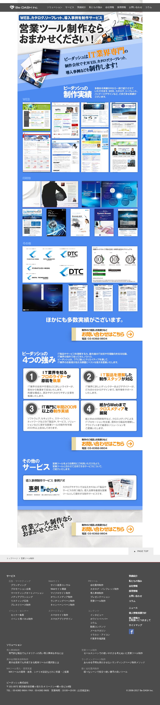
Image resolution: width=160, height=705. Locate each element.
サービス (69, 7)
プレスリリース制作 (21, 604)
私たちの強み (95, 7)
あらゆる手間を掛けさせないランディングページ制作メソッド (114, 662)
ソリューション (54, 7)
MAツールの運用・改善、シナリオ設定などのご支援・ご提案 (39, 672)
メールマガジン (98, 630)
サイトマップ (135, 625)
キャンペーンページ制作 (63, 604)
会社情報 (109, 7)
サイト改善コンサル (60, 585)
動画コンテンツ (98, 626)
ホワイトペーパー (99, 619)
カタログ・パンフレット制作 (104, 589)
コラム (148, 7)
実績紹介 (81, 7)
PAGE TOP (142, 551)
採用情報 (121, 7)
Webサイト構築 (58, 589)
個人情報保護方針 (137, 613)
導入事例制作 (96, 593)
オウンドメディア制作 (61, 597)
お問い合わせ (135, 7)
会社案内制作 (96, 585)
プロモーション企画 (21, 589)
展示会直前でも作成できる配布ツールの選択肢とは (34, 662)
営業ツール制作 (98, 601)
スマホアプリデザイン (61, 619)
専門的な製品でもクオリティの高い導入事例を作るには (36, 653)
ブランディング (18, 585)
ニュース (133, 608)
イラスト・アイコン (100, 634)
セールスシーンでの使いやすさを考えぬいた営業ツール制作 (113, 653)
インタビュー (96, 615)
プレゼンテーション (100, 597)
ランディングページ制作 (63, 601)
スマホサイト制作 (59, 615)
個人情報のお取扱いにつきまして (140, 619)
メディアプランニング (22, 597)
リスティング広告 (19, 601)
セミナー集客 (17, 615)
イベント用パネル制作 (22, 619)
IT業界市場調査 (97, 638)
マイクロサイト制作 (60, 593)
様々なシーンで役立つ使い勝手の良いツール (106, 672)
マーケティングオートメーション (27, 593)
